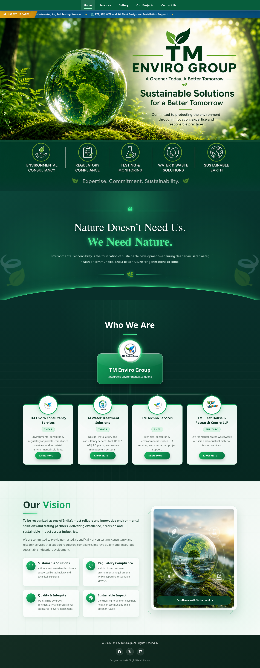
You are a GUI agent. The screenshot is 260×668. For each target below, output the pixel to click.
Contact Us (168, 5)
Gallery (124, 5)
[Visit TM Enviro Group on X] (130, 651)
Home (88, 5)
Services (105, 5)
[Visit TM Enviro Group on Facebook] (119, 651)
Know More (48, 455)
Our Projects (144, 5)
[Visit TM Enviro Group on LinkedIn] (140, 651)
